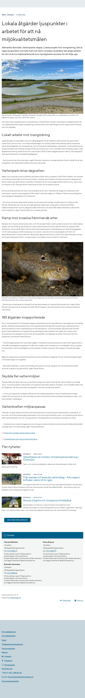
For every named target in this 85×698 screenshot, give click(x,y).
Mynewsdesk (9, 665)
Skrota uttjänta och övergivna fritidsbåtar (47, 500)
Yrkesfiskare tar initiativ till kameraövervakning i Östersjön (51, 458)
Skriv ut (80, 600)
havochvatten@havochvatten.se (20, 677)
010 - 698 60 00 (15, 673)
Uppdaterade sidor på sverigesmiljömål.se (20, 439)
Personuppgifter (8, 649)
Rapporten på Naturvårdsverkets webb (19, 433)
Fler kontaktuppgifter (10, 681)
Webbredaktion (15, 598)
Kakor (4, 640)
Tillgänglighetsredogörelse (12, 644)
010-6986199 (51, 551)
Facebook (8, 661)
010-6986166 (12, 573)
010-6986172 (12, 551)
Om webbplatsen (9, 636)
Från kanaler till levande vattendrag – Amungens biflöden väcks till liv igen (51, 479)
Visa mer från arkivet (17, 520)
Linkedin (7, 656)
